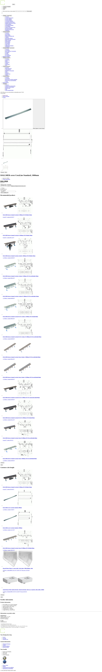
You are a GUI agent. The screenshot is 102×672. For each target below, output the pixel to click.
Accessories (7, 33)
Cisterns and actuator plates (10, 85)
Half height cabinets (9, 38)
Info (4, 9)
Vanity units (7, 44)
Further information (6, 179)
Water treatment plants (9, 90)
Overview (7, 16)
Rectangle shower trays (9, 29)
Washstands (7, 46)
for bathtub (7, 52)
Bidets (6, 60)
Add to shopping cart (4, 192)
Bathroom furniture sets (9, 36)
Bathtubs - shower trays (7, 15)
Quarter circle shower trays (10, 27)
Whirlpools (7, 30)
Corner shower (8, 69)
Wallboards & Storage (9, 45)
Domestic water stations (9, 87)
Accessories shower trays (10, 22)
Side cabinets (7, 42)
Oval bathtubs (7, 26)
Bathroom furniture (6, 31)
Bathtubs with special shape (10, 23)
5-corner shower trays (9, 17)
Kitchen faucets (6, 82)
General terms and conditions (8, 667)
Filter (6, 89)
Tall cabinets (7, 43)
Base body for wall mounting (10, 80)
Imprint (4, 666)
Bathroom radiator (6, 56)
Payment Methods (6, 646)
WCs (6, 65)
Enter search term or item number (9, 11)
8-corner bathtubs (8, 19)
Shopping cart (5, 639)
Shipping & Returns (6, 643)
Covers (6, 81)
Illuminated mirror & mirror (10, 39)
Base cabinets (7, 35)
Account (4, 638)
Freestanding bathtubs (9, 25)
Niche (6, 71)
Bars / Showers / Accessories (10, 51)
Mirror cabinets (8, 40)
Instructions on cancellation (8, 668)
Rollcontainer (7, 41)
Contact (4, 7)
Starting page (5, 95)
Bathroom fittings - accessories (8, 47)
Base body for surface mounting (11, 79)
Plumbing (4, 83)
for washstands (8, 55)
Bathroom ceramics (6, 57)
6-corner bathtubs (8, 18)
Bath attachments (8, 68)
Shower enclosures (6, 66)
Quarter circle (7, 73)
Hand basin (7, 62)
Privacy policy (5, 665)
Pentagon (7, 72)
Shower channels (6, 76)
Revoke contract (6, 647)
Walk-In (6, 74)
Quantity (2, 191)
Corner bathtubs (8, 24)
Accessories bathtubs (9, 20)
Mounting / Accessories (9, 70)
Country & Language (6, 6)
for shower (7, 54)
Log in (4, 637)
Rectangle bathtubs (8, 28)
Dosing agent (7, 88)
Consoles (7, 37)
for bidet (6, 53)
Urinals (6, 63)
